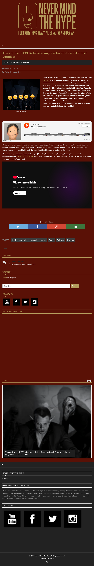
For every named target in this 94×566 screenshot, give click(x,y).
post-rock (43, 240)
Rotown (51, 240)
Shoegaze (70, 240)
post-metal (33, 240)
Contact (5, 478)
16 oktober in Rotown (25, 156)
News (26, 62)
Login (4, 277)
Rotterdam (60, 240)
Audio (7, 62)
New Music (16, 62)
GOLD (45, 80)
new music (23, 240)
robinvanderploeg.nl (47, 558)
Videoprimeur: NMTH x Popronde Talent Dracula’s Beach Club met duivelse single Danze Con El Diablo (37, 453)
